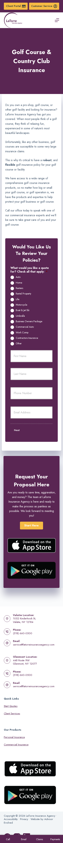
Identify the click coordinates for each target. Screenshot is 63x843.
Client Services (12, 713)
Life (17, 299)
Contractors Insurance (27, 338)
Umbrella (20, 316)
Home (19, 282)
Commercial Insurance (16, 745)
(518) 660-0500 (22, 633)
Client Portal (13, 6)
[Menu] (57, 20)
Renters (19, 288)
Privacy (24, 819)
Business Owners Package (29, 321)
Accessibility (11, 819)
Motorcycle (21, 304)
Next (17, 430)
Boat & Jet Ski (22, 310)
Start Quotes (11, 706)
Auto (18, 277)
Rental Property (23, 293)
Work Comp (22, 332)
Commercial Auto (25, 327)
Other (19, 343)
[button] (31, 525)
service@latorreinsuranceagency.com (33, 645)
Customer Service (41, 6)
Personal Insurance (14, 737)
